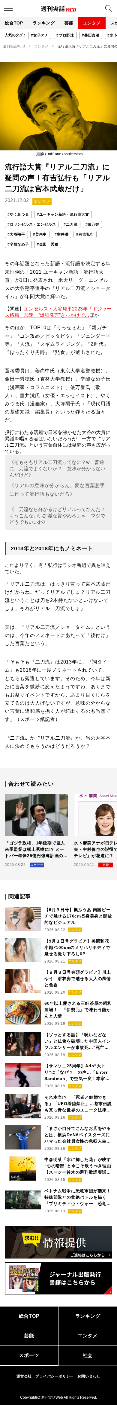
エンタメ (92, 23)
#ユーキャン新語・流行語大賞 (63, 214)
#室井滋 (61, 234)
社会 (88, 1355)
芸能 (69, 23)
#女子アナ (40, 35)
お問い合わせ (88, 1376)
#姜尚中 (40, 234)
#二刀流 (70, 224)
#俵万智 (92, 224)
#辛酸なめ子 (18, 244)
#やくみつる (18, 214)
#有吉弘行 (85, 234)
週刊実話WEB (14, 46)
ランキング (44, 23)
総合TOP (14, 23)
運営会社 (24, 1376)
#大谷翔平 (16, 234)
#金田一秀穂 (47, 244)
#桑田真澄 (91, 35)
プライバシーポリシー (54, 1376)
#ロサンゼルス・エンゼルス (32, 224)
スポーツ (29, 1355)
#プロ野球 (65, 35)
